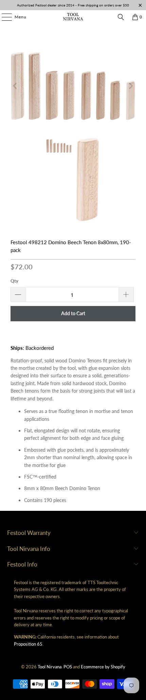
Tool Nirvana (49, 666)
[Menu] (3, 17)
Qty (14, 281)
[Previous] (15, 85)
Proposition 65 (28, 644)
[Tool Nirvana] (73, 17)
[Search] (120, 17)
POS (67, 666)
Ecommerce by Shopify (103, 666)
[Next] (130, 85)
